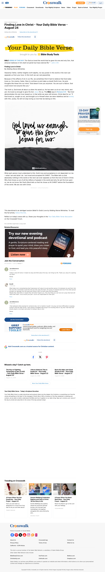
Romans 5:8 (61, 92)
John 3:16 (54, 63)
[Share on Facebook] (33, 357)
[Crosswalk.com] (52, 2)
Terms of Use (43, 530)
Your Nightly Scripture (52, 7)
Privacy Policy (14, 530)
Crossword (30, 7)
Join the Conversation (14, 261)
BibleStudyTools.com (16, 543)
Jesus (36, 92)
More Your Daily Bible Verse (40, 383)
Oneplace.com (71, 546)
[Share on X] (40, 357)
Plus (16, 7)
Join (80, 3)
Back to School (83, 7)
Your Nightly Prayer (95, 7)
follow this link (20, 213)
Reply (10, 279)
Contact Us (70, 528)
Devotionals (40, 7)
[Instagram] (28, 523)
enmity (71, 96)
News (63, 7)
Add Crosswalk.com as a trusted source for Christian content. (31, 346)
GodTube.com (43, 543)
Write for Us (70, 530)
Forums (22, 7)
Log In (100, 3)
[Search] (7, 2)
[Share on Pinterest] (47, 357)
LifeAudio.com (43, 546)
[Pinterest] (16, 523)
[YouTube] (24, 523)
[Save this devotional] (35, 36)
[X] (20, 523)
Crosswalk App (43, 528)
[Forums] (32, 523)
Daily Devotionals (10, 22)
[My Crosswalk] (91, 3)
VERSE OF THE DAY (16, 60)
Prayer (74, 7)
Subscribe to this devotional (28, 32)
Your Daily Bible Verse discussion (60, 217)
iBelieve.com (71, 543)
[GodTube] (36, 523)
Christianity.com (15, 546)
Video (69, 7)
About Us (13, 528)
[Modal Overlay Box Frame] (40, 327)
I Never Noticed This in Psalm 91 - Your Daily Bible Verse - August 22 (39, 373)
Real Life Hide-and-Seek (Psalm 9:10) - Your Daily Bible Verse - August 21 (64, 373)
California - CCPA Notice (17, 533)
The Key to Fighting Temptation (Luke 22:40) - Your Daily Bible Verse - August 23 (15, 373)
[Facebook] (12, 523)
